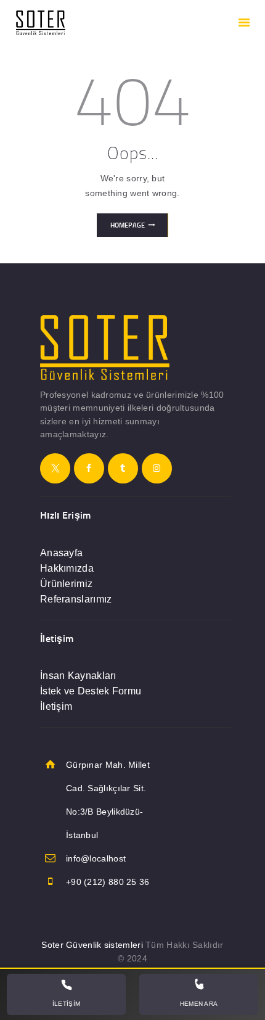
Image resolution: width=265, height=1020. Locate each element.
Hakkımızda (67, 568)
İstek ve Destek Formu (90, 691)
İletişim (56, 706)
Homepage (127, 225)
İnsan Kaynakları (78, 675)
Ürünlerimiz (66, 583)
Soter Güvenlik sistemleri (92, 945)
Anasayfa (61, 553)
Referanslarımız (76, 599)
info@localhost (96, 858)
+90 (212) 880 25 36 (108, 882)
